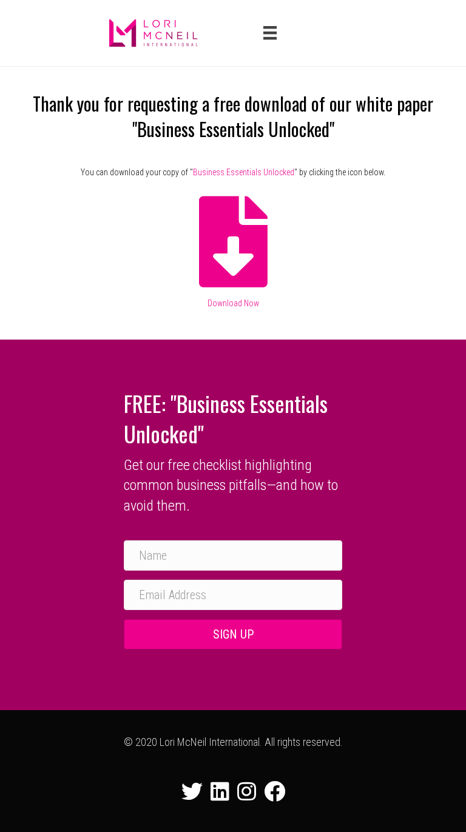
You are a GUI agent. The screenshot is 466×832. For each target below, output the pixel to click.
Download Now (233, 303)
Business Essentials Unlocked (243, 172)
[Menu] (270, 33)
